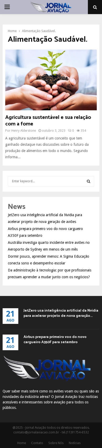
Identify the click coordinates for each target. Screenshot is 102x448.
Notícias (75, 443)
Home (21, 443)
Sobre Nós (56, 443)
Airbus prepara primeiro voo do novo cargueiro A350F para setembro (55, 339)
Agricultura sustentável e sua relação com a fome (48, 120)
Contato (37, 443)
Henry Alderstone (23, 130)
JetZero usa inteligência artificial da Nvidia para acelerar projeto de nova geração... (61, 313)
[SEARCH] (88, 181)
